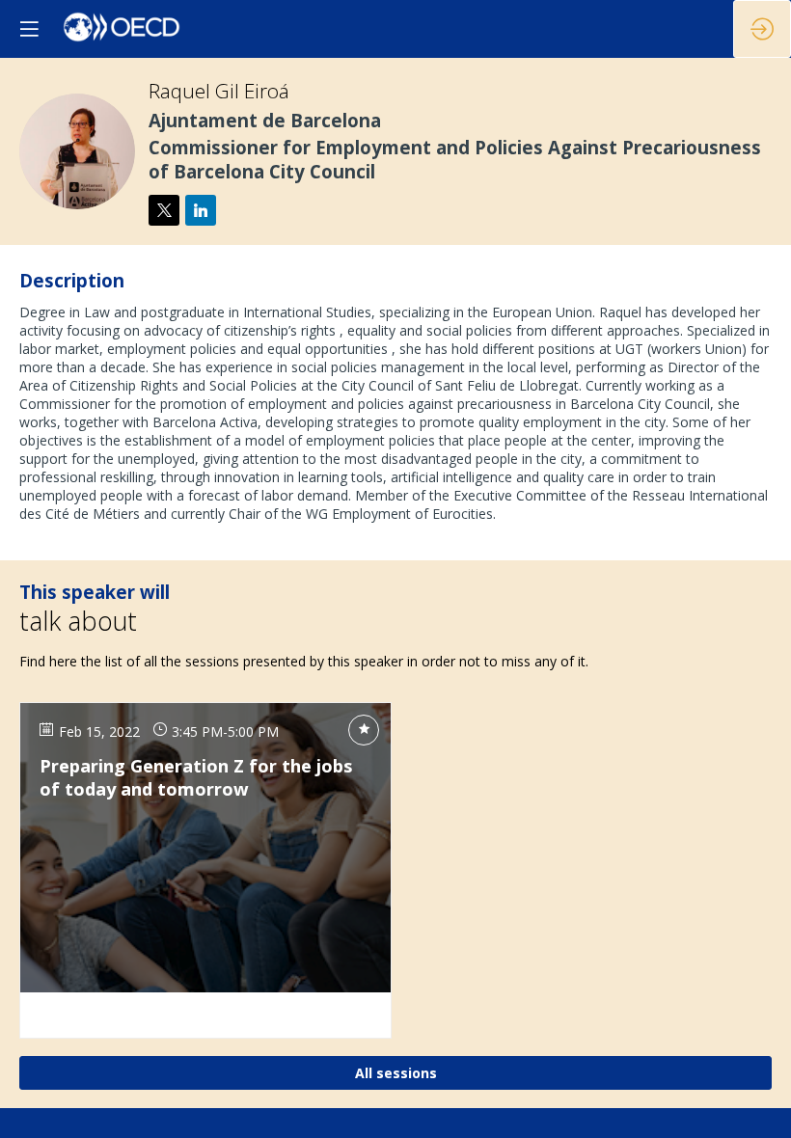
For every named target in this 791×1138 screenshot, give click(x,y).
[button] (29, 29)
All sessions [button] (396, 1072)
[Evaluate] (363, 729)
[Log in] (762, 29)
